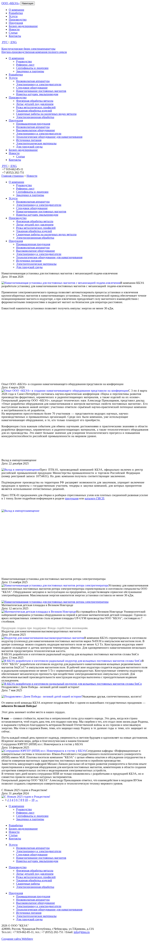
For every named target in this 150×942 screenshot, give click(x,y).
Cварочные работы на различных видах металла (46, 113)
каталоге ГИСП (94, 498)
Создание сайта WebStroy (17, 938)
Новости (14, 29)
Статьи (13, 32)
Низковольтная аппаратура (33, 81)
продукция (71, 498)
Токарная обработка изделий (34, 110)
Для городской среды (29, 146)
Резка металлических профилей (36, 107)
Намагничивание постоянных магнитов (41, 90)
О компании (16, 9)
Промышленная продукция (33, 123)
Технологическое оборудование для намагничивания (49, 136)
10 (26, 799)
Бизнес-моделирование (23, 26)
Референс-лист (25, 64)
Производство (18, 19)
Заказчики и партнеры (30, 71)
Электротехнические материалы (36, 143)
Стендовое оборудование (32, 87)
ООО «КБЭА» (10, 3)
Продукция (16, 22)
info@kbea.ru (82, 932)
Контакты (15, 36)
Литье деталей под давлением (34, 104)
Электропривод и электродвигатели (38, 84)
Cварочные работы (28, 883)
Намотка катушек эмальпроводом (37, 94)
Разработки (16, 13)
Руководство (24, 61)
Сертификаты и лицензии (32, 68)
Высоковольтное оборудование (35, 130)
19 (32, 799)
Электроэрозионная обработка (35, 117)
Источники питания (28, 140)
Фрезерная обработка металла (34, 100)
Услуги (13, 16)
